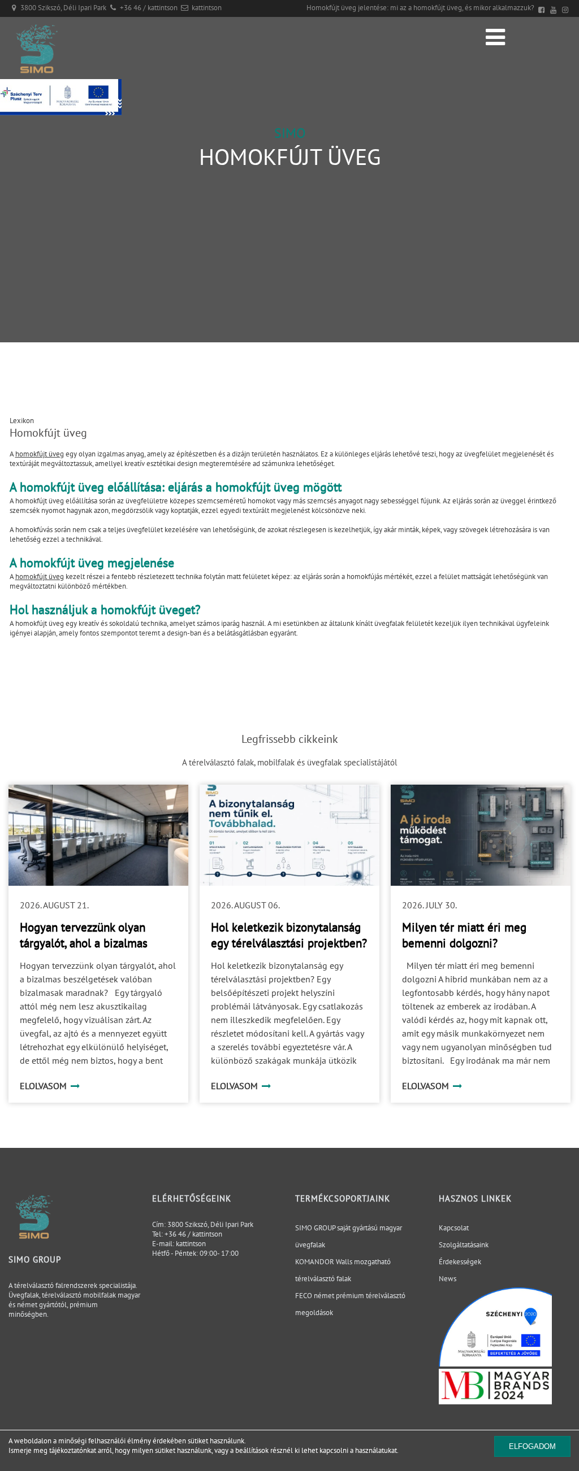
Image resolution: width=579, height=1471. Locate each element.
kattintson (207, 7)
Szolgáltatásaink (464, 1245)
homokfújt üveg (39, 454)
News (447, 1278)
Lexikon (22, 420)
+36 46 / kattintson (149, 7)
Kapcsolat (454, 1228)
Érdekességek (460, 1262)
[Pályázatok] (61, 112)
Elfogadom (532, 1446)
